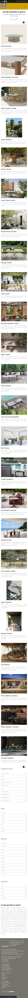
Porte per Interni (6, 983)
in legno (14, 855)
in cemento (14, 843)
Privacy (2, 997)
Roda (14, 825)
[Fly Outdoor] (14, 652)
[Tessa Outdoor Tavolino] (14, 65)
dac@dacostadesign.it (10, 949)
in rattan (14, 867)
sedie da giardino (14, 791)
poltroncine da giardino (14, 782)
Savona (14, 895)
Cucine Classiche (6, 967)
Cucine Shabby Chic (7, 970)
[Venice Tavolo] (14, 157)
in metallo (14, 858)
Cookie (5, 997)
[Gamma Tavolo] (14, 621)
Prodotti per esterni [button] (7, 769)
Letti (3, 976)
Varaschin (14, 831)
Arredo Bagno (5, 981)
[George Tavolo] (14, 250)
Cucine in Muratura (6, 968)
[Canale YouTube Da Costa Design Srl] (6, 1)
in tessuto (14, 870)
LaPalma (14, 822)
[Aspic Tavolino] (14, 590)
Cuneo (14, 885)
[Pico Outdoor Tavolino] (14, 684)
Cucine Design (5, 964)
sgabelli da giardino (14, 794)
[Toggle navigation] (25, 6)
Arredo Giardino (18, 14)
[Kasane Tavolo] (14, 528)
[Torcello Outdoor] (14, 746)
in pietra (14, 861)
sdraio (14, 788)
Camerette (4, 977)
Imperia (14, 892)
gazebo (14, 776)
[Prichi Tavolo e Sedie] (14, 96)
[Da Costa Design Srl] (3, 6)
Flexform (14, 815)
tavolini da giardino (14, 800)
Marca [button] (3, 808)
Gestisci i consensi (12, 997)
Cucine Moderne (6, 965)
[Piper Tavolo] (14, 342)
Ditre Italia (14, 812)
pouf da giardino (14, 785)
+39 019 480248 (24, 1)
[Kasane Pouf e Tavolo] (14, 219)
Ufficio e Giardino (10, 14)
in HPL (14, 852)
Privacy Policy (5, 960)
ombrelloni (14, 779)
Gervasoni (14, 819)
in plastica (14, 864)
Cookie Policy (5, 961)
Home (4, 14)
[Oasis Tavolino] (14, 34)
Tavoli (3, 987)
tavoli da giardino (14, 797)
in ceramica (14, 846)
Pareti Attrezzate (6, 973)
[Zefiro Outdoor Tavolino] (14, 715)
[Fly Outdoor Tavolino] (14, 498)
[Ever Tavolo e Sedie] (14, 559)
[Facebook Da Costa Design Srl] (5, 1)
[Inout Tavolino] (14, 127)
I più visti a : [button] (4, 881)
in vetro (14, 873)
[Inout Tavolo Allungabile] (14, 405)
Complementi (5, 984)
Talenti (14, 828)
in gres (14, 849)
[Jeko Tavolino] (14, 374)
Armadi (3, 979)
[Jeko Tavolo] (14, 282)
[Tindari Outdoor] (14, 467)
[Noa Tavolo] (14, 436)
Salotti (3, 974)
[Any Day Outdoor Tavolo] (14, 311)
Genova (14, 889)
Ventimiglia (14, 898)
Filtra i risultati (14, 19)
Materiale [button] (4, 839)
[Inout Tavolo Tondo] (14, 188)
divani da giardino (14, 773)
